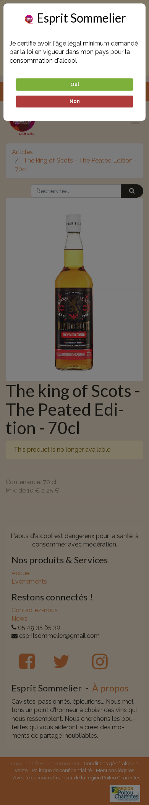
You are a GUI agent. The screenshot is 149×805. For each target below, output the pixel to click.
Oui (74, 84)
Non (75, 101)
